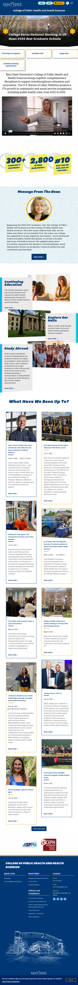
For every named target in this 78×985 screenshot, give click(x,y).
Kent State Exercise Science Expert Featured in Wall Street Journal (56, 446)
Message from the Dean (39, 191)
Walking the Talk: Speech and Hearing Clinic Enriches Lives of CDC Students (20, 536)
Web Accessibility (33, 917)
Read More (38, 257)
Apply (42, 3)
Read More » (13, 493)
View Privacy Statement (11, 981)
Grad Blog (7, 878)
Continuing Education (13, 283)
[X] (57, 899)
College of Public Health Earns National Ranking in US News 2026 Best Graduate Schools (56, 623)
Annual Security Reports (35, 898)
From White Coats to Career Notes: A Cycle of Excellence (21, 622)
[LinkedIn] (61, 899)
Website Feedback (34, 885)
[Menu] (71, 3)
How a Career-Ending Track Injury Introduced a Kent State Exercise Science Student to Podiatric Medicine (20, 449)
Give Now (59, 3)
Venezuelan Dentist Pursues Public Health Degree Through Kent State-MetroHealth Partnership (20, 698)
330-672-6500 (57, 880)
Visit (49, 3)
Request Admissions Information (38, 878)
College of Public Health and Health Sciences (39, 10)
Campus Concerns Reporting (37, 901)
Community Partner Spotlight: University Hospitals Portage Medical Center (56, 775)
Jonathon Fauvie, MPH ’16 (53, 693)
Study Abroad (16, 348)
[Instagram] (65, 899)
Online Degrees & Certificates (13, 881)
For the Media (32, 881)
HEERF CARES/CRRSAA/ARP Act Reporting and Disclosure (38, 906)
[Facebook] (54, 899)
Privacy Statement (34, 910)
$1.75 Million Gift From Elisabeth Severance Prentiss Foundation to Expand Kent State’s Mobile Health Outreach (56, 545)
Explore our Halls (58, 319)
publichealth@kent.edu (60, 887)
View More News (39, 829)
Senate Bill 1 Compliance (35, 913)
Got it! (71, 980)
